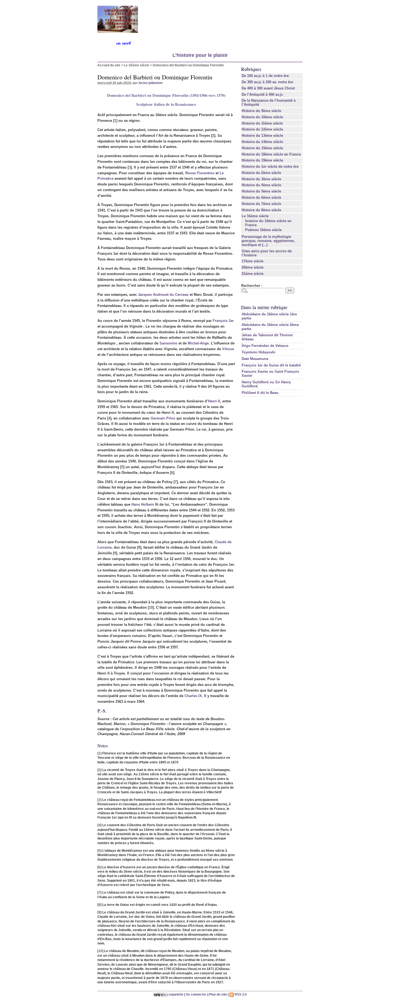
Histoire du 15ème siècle (262, 148)
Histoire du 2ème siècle (261, 173)
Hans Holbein (142, 504)
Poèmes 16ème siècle (263, 230)
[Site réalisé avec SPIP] (160, 994)
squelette (176, 994)
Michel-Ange (198, 343)
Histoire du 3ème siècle (261, 179)
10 (151, 607)
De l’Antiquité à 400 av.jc (262, 94)
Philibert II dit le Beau (260, 393)
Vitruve (228, 349)
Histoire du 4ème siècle (261, 185)
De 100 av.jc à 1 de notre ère (265, 76)
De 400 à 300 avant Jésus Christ (268, 88)
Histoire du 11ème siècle (262, 123)
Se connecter (196, 994)
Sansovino (168, 343)
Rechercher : (251, 286)
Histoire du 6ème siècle (261, 197)
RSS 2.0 (240, 994)
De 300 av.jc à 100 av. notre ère (267, 82)
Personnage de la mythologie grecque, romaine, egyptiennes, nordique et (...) (268, 241)
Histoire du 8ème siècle (261, 210)
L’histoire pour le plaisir (200, 55)
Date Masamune (255, 359)
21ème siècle (252, 274)
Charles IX (193, 696)
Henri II (214, 401)
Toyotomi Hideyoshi (258, 352)
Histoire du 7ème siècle (261, 204)
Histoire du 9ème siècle (261, 111)
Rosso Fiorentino (199, 173)
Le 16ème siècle (136, 65)
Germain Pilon (163, 418)
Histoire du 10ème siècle (262, 117)
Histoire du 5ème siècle (261, 191)
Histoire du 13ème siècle (262, 135)
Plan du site (218, 994)
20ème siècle (252, 267)
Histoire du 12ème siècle (262, 129)
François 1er (223, 321)
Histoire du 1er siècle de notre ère (270, 166)
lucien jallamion (150, 83)
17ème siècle (252, 261)
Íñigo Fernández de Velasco (265, 346)
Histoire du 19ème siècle (262, 160)
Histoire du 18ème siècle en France (271, 154)
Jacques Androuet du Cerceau (163, 295)
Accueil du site (108, 65)
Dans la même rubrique (264, 307)
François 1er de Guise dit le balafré (271, 365)
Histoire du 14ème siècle (262, 142)
